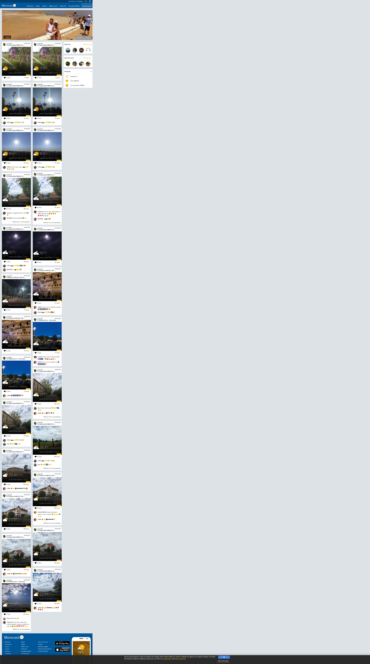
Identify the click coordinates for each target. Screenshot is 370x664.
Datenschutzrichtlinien (44, 649)
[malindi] (81, 63)
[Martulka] (74, 50)
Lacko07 (9, 43)
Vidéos (44, 6)
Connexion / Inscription (76, 1)
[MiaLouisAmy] (88, 63)
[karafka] (68, 63)
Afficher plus (87, 44)
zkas (8, 618)
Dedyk (9, 213)
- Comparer (7, 653)
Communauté (86, 6)
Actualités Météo (74, 6)
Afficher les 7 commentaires (21, 222)
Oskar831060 (42, 512)
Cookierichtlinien (43, 651)
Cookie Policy (167, 659)
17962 (9, 122)
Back (8, 37)
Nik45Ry (9, 218)
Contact (40, 644)
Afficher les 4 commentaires (52, 222)
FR (86, 1)
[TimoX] (68, 50)
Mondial (79, 38)
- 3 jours (6, 646)
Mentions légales (43, 646)
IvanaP (40, 357)
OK (224, 657)
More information (223, 661)
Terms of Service (180, 659)
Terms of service (43, 642)
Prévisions (30, 6)
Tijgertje (9, 622)
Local (88, 38)
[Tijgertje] (74, 63)
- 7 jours (6, 649)
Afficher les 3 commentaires (21, 629)
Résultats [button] (68, 71)
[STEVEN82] (81, 50)
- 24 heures (7, 644)
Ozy (8, 444)
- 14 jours (7, 651)
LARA (8, 395)
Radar (38, 6)
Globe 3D (63, 6)
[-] (88, 50)
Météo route (53, 6)
